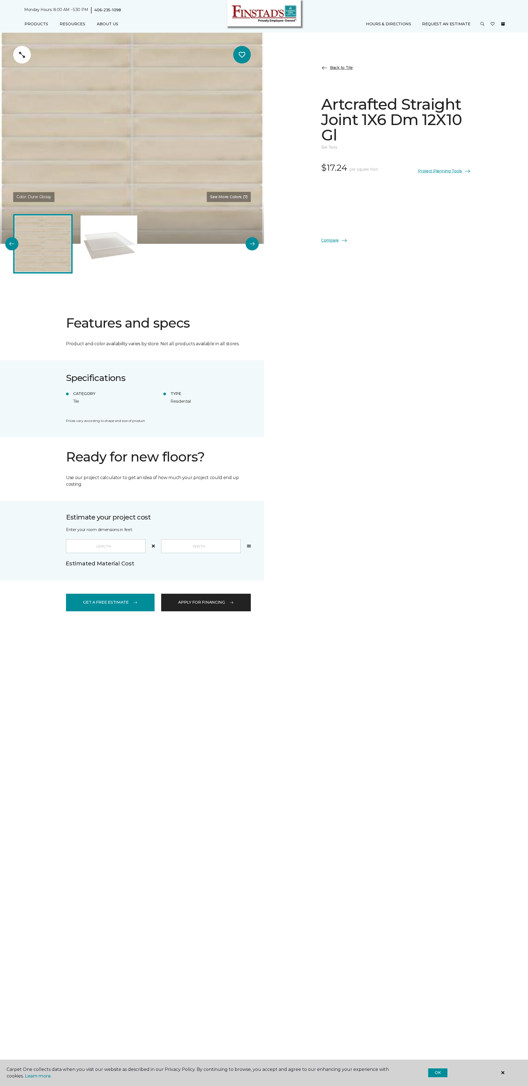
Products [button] (36, 23)
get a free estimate (106, 602)
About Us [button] (107, 23)
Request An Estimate (446, 23)
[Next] (252, 243)
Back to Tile (341, 67)
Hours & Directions (388, 23)
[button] (482, 24)
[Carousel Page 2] (109, 243)
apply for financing (201, 602)
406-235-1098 (107, 9)
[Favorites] (492, 24)
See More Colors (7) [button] (229, 196)
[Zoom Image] (22, 54)
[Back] (11, 243)
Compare (330, 240)
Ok (438, 1072)
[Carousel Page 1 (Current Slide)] (43, 243)
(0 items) (503, 24)
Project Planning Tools (440, 170)
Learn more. (38, 1076)
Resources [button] (72, 23)
